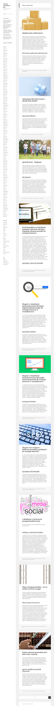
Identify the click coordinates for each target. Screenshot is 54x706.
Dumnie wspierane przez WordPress (27, 703)
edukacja (4, 230)
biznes (4, 225)
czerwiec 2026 (5, 50)
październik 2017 (5, 177)
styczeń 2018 (5, 174)
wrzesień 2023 (5, 92)
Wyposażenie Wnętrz (6, 252)
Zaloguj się (4, 259)
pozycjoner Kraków (29, 332)
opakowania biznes (36, 70)
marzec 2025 (5, 70)
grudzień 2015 (5, 205)
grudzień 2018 (5, 161)
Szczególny (34, 134)
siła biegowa (26, 177)
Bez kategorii (5, 224)
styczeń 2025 (5, 72)
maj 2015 (4, 213)
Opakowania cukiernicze (32, 33)
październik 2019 (5, 152)
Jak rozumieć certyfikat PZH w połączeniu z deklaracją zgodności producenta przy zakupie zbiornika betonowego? (7, 26)
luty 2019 (4, 158)
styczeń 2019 (5, 160)
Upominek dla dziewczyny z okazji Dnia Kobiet (33, 100)
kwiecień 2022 (5, 114)
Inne (4, 231)
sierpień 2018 (5, 164)
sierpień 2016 (5, 194)
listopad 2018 (5, 163)
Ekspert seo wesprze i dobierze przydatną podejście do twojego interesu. (34, 449)
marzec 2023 (5, 100)
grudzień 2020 (5, 138)
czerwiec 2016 (5, 197)
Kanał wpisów (5, 261)
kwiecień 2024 (5, 84)
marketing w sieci (39, 270)
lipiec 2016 (4, 196)
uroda (4, 249)
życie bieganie (41, 198)
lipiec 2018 (4, 166)
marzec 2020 (5, 149)
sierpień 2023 (5, 94)
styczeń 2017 (5, 189)
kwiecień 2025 (5, 69)
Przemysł (4, 238)
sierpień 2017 (5, 178)
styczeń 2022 (5, 119)
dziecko (4, 228)
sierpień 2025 (5, 62)
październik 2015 (5, 208)
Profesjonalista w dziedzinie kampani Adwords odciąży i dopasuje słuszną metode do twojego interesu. (34, 230)
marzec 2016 (5, 200)
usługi (4, 250)
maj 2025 (4, 67)
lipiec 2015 (4, 211)
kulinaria (4, 233)
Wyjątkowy (41, 134)
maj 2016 (4, 199)
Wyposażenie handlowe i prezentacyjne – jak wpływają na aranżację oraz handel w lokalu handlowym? (7, 31)
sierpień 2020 (5, 142)
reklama (4, 239)
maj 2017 (4, 183)
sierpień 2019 (5, 153)
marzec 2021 (5, 133)
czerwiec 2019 (5, 155)
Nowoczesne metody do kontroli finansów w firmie (7, 35)
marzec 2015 (5, 216)
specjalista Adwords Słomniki (32, 263)
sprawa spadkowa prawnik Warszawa (31, 670)
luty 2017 (4, 188)
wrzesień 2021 (5, 125)
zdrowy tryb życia (36, 198)
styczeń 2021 (5, 136)
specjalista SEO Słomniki (30, 471)
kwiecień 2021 (5, 131)
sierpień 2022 (5, 108)
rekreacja (4, 242)
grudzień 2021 (5, 120)
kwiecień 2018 (5, 169)
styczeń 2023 (5, 102)
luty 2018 (4, 172)
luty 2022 (4, 117)
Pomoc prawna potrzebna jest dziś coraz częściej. (34, 653)
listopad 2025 (5, 61)
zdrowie (4, 253)
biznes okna (35, 626)
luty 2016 (4, 202)
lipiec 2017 (4, 180)
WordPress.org (5, 264)
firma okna (38, 626)
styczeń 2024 (5, 89)
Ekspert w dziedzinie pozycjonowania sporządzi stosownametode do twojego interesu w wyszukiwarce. (34, 378)
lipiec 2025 (4, 64)
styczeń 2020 (5, 150)
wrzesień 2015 (5, 210)
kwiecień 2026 (5, 53)
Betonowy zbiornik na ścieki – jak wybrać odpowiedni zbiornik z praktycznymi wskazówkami (7, 22)
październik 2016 (5, 191)
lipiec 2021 (4, 128)
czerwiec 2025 (5, 66)
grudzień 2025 (5, 59)
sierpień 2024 (5, 80)
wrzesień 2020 (5, 141)
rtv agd (4, 244)
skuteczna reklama (31, 271)
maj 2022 (4, 113)
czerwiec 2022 (5, 111)
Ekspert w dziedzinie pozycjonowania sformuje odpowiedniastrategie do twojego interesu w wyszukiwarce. (33, 308)
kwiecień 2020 (5, 147)
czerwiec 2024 (5, 83)
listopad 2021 (5, 122)
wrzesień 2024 (5, 78)
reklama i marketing (6, 241)
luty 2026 (4, 56)
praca (4, 236)
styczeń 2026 (5, 58)
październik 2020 (5, 139)
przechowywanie (24, 71)
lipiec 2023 (4, 95)
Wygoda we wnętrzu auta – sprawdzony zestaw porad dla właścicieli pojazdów (7, 37)
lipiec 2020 (4, 144)
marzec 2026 (5, 55)
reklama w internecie (25, 271)
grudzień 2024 (5, 73)
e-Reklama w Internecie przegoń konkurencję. (32, 520)
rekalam (44, 270)
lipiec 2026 (4, 48)
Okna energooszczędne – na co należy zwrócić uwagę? (34, 588)
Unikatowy (38, 134)
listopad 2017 (5, 175)
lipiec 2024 (4, 81)
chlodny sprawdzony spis (6, 5)
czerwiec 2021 (5, 130)
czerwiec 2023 (5, 97)
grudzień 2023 (5, 91)
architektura (5, 222)
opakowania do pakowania (43, 70)
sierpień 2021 (5, 127)
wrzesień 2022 (5, 106)
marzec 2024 (5, 86)
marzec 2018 (5, 171)
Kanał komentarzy (6, 262)
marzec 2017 (5, 186)
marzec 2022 (5, 116)
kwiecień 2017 (5, 185)
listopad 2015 (5, 207)
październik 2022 (5, 105)
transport (4, 247)
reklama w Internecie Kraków (32, 532)
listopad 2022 (5, 103)
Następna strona (49, 697)
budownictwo (5, 227)
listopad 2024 (5, 75)
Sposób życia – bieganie (32, 162)
